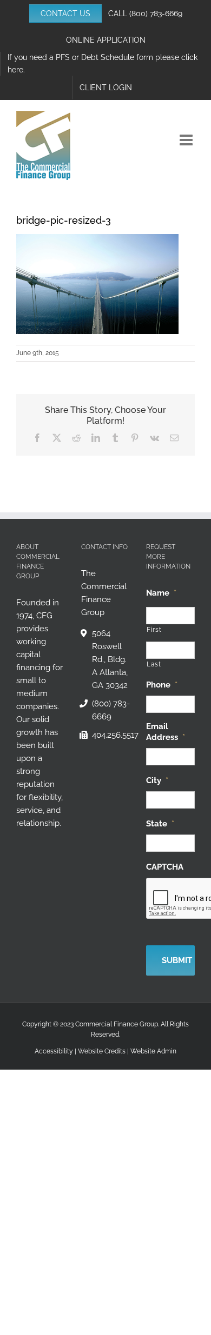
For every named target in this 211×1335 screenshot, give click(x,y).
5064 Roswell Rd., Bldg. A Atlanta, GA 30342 (110, 659)
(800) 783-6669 (155, 13)
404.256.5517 (111, 735)
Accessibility (54, 1051)
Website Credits (102, 1051)
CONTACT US (65, 13)
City (157, 780)
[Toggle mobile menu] (187, 140)
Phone (161, 685)
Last (154, 664)
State (160, 824)
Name (161, 593)
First (154, 629)
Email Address (165, 732)
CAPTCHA (164, 867)
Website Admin (153, 1051)
